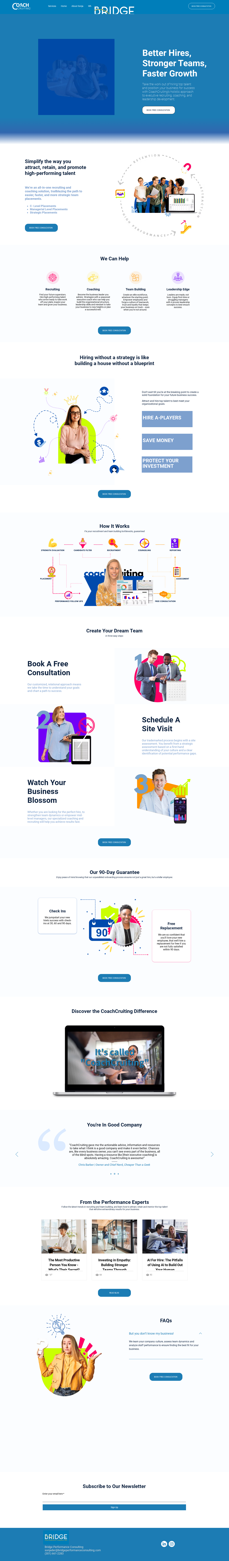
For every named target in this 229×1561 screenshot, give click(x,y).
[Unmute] (77, 1083)
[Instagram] (172, 1544)
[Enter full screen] (157, 1083)
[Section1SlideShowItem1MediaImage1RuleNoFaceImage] (110, 1173)
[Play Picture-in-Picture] (152, 1083)
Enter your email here (53, 1494)
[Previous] (17, 1154)
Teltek (124, 1164)
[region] (167, 419)
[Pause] (72, 1083)
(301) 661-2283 (54, 1553)
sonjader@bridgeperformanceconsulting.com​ (73, 1550)
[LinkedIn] (164, 1544)
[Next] (212, 1154)
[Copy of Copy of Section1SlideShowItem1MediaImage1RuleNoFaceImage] (118, 1174)
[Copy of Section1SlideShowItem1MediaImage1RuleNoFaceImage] (114, 1173)
